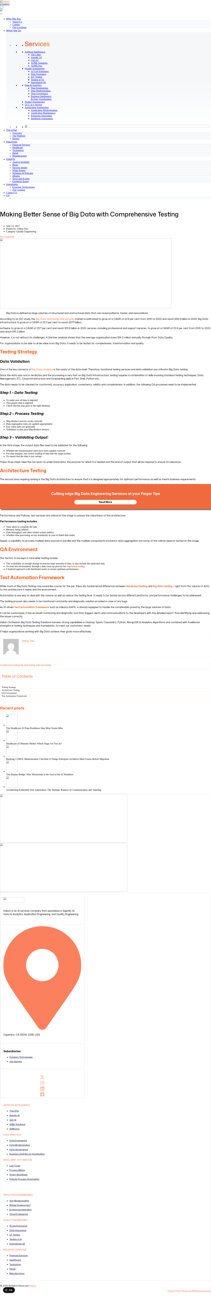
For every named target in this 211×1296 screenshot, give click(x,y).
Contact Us (11, 192)
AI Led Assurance (41, 71)
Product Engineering (35, 102)
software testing (43, 665)
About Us (17, 22)
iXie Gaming (18, 190)
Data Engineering (41, 88)
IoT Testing (38, 77)
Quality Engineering (34, 68)
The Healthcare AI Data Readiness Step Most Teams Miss (34, 728)
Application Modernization (45, 110)
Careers (16, 24)
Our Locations (19, 27)
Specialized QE (40, 82)
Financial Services (21, 144)
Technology (18, 150)
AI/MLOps (38, 65)
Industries (11, 141)
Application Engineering (37, 107)
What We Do (13, 30)
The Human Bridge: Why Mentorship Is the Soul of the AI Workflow (40, 774)
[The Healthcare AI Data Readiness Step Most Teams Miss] (108, 720)
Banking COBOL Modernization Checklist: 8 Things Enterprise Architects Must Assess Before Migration (57, 759)
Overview (17, 133)
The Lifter (37, 54)
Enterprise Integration (43, 115)
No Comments (7, 236)
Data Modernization (42, 90)
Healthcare (17, 147)
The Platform (18, 136)
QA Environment (9, 693)
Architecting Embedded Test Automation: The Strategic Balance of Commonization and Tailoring (53, 790)
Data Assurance (40, 74)
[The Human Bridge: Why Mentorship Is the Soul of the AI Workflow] (108, 767)
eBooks (16, 176)
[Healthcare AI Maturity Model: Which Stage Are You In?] (108, 736)
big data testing (27, 665)
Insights (10, 159)
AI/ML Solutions (41, 63)
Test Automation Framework (14, 696)
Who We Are (13, 19)
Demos (15, 138)
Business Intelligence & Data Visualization (42, 97)
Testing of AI (39, 79)
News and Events (21, 178)
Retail (15, 153)
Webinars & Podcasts (22, 173)
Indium (33, 1285)
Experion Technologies (23, 187)
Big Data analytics (42, 369)
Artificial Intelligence (35, 52)
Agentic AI (37, 57)
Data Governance (41, 93)
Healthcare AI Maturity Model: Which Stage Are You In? (34, 743)
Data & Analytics (33, 85)
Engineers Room (20, 181)
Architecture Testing (10, 665)
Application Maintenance (44, 113)
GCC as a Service (33, 104)
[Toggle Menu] (1, 14)
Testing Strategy (9, 687)
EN (8, 195)
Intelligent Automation (43, 118)
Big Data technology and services (55, 319)
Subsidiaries (12, 184)
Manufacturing (19, 156)
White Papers (18, 170)
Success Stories (19, 167)
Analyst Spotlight (20, 162)
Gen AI (36, 60)
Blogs (15, 165)
